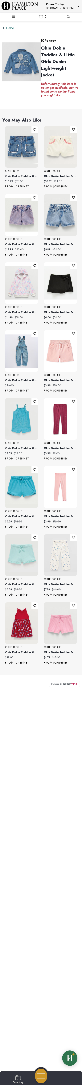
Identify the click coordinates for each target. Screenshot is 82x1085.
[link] (41, 17)
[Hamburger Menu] (13, 17)
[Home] (21, 6)
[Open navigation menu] (41, 1076)
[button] (62, 6)
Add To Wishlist (34, 129)
